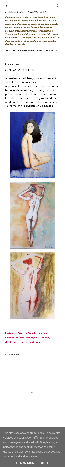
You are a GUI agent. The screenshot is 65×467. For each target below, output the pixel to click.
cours (37, 337)
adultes (20, 337)
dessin (45, 337)
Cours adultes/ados (33, 50)
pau (27, 342)
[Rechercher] (58, 5)
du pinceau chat (14, 342)
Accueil (10, 50)
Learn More (26, 463)
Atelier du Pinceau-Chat (26, 12)
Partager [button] (10, 333)
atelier (29, 337)
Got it (45, 463)
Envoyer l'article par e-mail (33, 333)
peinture (35, 342)
